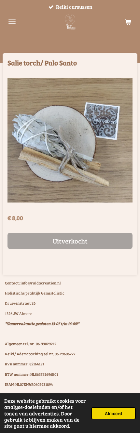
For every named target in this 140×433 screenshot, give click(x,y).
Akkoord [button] (113, 413)
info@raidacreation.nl (41, 282)
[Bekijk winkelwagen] (128, 22)
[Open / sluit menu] (12, 22)
